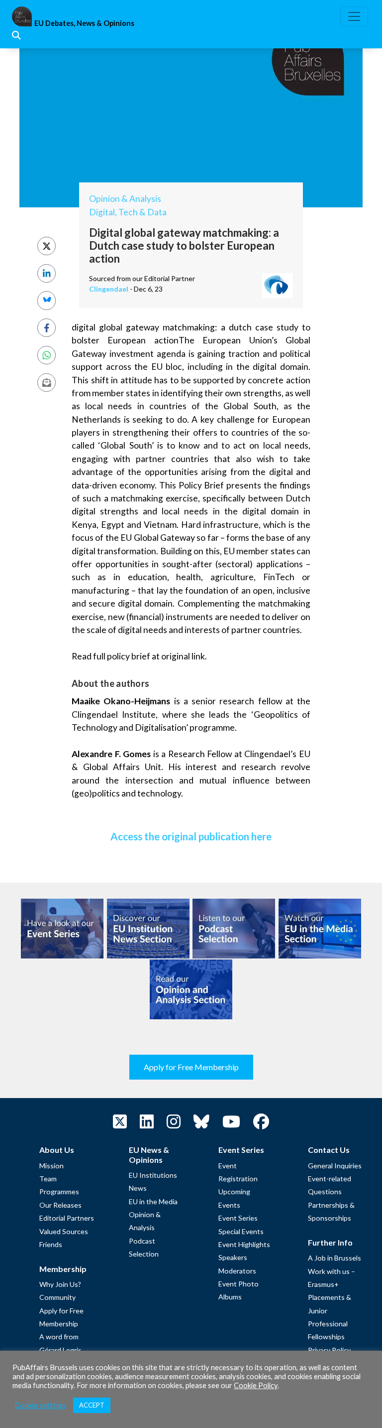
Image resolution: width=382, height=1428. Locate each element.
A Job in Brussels (334, 1258)
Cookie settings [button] (40, 1405)
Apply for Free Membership (191, 1067)
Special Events (241, 1231)
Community (57, 1297)
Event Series (238, 1218)
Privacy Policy (329, 1350)
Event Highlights (244, 1244)
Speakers (232, 1257)
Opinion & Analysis (125, 198)
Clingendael (108, 289)
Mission (51, 1165)
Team (48, 1178)
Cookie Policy (256, 1385)
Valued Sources (63, 1231)
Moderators (237, 1271)
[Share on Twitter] (46, 246)
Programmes (59, 1191)
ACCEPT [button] (91, 1405)
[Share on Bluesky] (46, 300)
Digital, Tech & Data (128, 212)
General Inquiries (335, 1165)
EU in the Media (153, 1201)
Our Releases (60, 1205)
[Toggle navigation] (354, 16)
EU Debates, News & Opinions (84, 23)
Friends (50, 1244)
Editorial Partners (66, 1218)
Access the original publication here (191, 836)
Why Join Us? (60, 1284)
